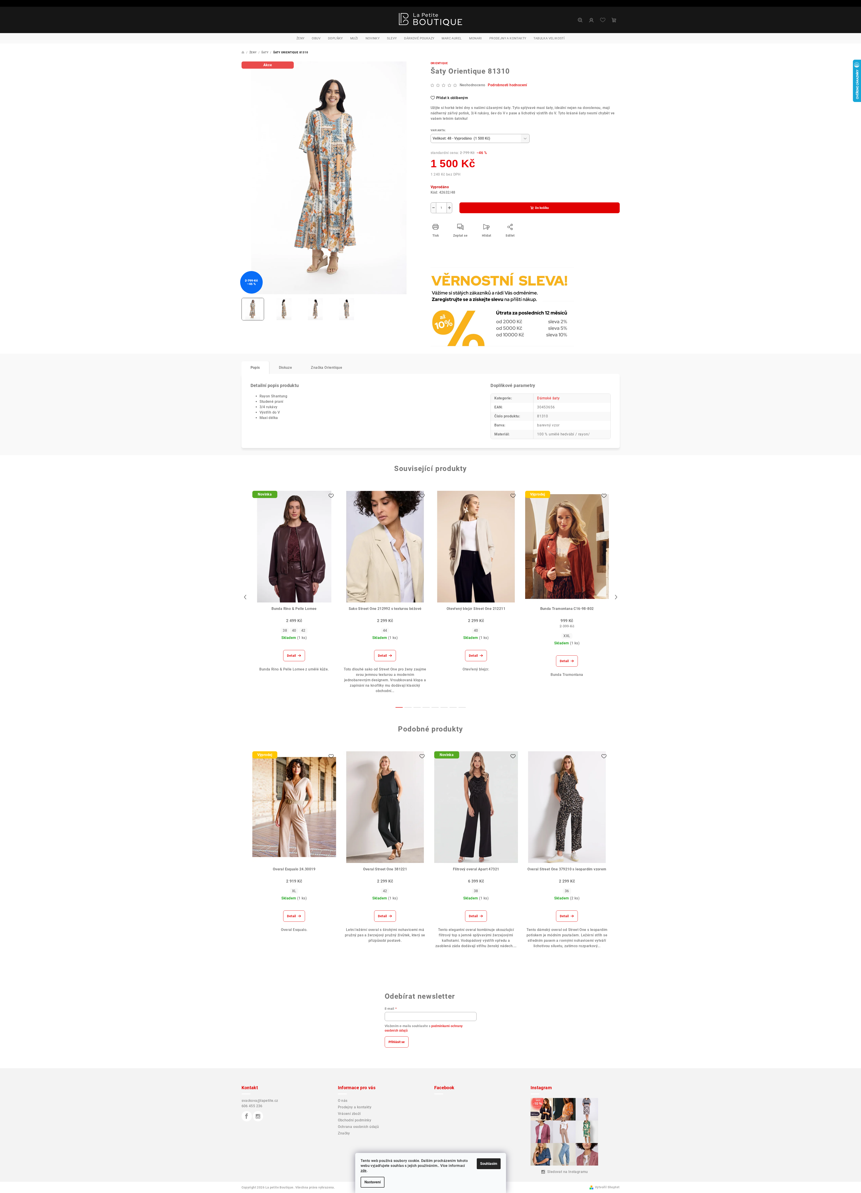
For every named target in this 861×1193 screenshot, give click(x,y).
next (616, 597)
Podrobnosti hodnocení (507, 85)
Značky (344, 1133)
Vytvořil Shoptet (607, 1187)
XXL (566, 636)
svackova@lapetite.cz (260, 1100)
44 (385, 630)
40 (294, 630)
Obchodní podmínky (354, 1120)
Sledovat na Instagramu (567, 1172)
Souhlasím (488, 1163)
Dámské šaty (548, 398)
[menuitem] (300, 38)
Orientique (439, 63)
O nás (343, 1100)
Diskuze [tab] (285, 367)
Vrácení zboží (349, 1114)
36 (567, 891)
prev (245, 597)
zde (364, 1170)
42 (303, 630)
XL (294, 891)
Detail (291, 655)
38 (285, 630)
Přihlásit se (397, 1042)
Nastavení (372, 1182)
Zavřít (456, 280)
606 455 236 (252, 1106)
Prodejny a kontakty (355, 1107)
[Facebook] (247, 1116)
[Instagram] (258, 1116)
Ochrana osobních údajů (358, 1127)
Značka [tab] (326, 367)
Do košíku (542, 208)
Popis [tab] (255, 367)
